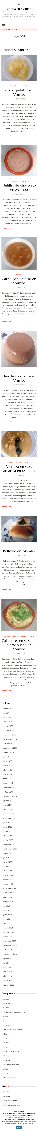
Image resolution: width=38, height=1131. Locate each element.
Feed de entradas (10, 1100)
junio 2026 (7, 717)
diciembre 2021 (9, 888)
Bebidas (6, 1003)
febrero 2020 (8, 985)
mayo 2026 (7, 722)
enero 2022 (8, 884)
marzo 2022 (8, 875)
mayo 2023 (7, 831)
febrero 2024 (8, 814)
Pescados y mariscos (14, 462)
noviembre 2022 (10, 844)
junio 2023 (7, 827)
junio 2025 (7, 761)
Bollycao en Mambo (19, 551)
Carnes (6, 1007)
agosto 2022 (8, 853)
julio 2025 (7, 757)
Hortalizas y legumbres (14, 86)
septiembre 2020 (10, 954)
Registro (6, 1092)
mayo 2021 (7, 919)
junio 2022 (7, 862)
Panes (5, 1038)
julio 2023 (7, 822)
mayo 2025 (7, 765)
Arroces (6, 999)
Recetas (28, 86)
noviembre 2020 (10, 945)
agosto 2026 (8, 708)
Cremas (6, 1021)
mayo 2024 (7, 805)
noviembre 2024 (10, 787)
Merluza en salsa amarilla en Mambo (19, 468)
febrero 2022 (8, 880)
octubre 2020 (9, 950)
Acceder (6, 1096)
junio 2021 (7, 915)
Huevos (6, 1034)
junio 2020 (7, 967)
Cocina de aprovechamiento (14, 1012)
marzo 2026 (8, 726)
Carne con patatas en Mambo (19, 281)
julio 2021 (7, 910)
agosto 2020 (8, 958)
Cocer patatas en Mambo (19, 92)
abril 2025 (7, 770)
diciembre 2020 (9, 941)
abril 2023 (7, 836)
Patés (5, 1047)
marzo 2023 (8, 840)
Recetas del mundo (11, 1065)
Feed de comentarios (11, 1105)
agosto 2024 (8, 801)
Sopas (5, 1073)
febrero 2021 (8, 932)
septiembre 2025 (10, 748)
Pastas (6, 1043)
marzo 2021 (8, 928)
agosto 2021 (8, 906)
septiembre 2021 (10, 901)
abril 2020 (7, 976)
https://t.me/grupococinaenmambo (19, 1117)
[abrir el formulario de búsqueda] (19, 4)
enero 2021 (8, 936)
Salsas (32, 636)
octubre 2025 (9, 744)
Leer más (4, 136)
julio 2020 (7, 963)
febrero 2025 (8, 779)
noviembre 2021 (10, 893)
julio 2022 (7, 858)
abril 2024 (7, 809)
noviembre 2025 (10, 739)
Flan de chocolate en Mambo (19, 378)
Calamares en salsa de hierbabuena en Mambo (19, 645)
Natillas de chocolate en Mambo (19, 187)
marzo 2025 (8, 774)
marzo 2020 (8, 980)
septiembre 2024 (10, 796)
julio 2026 (7, 713)
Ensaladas (7, 1025)
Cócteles (6, 1016)
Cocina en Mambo (19, 9)
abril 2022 (7, 871)
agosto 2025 (8, 752)
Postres (14, 181)
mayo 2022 (7, 866)
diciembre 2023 (9, 818)
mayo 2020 (7, 972)
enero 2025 (8, 783)
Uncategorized (9, 1078)
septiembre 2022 (10, 849)
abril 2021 (7, 923)
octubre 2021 (9, 897)
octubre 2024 (9, 792)
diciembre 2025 (9, 735)
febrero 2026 (8, 730)
